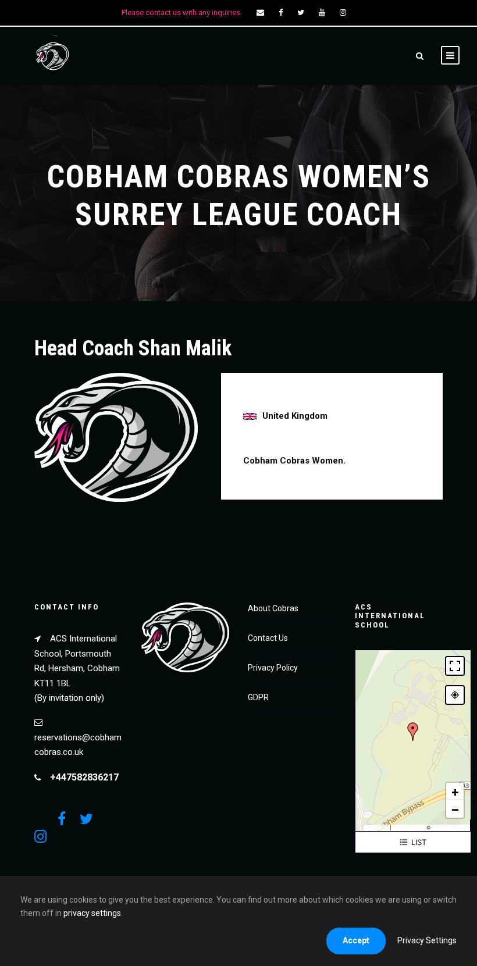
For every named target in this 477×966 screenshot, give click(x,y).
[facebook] (281, 12)
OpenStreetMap (450, 827)
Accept (356, 940)
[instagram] (343, 12)
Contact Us (268, 638)
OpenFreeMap (409, 827)
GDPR (258, 697)
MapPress (377, 827)
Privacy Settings (427, 940)
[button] (413, 731)
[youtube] (322, 12)
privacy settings (92, 913)
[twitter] (300, 12)
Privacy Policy (273, 667)
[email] (260, 12)
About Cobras (273, 608)
